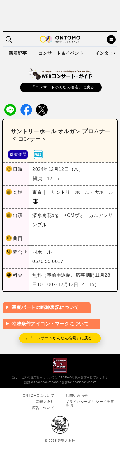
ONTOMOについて (38, 396)
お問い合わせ (77, 396)
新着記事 (18, 53)
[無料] (38, 154)
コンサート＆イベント (61, 53)
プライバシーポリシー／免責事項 (90, 403)
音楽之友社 (45, 402)
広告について (43, 408)
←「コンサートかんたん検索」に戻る (60, 87)
